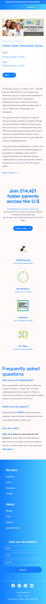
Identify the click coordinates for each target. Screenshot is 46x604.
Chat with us (7, 449)
